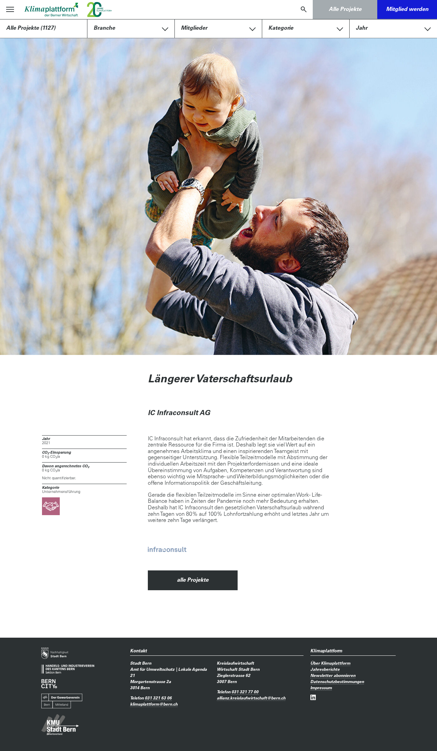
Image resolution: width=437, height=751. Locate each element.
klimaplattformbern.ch (154, 704)
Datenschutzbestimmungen (337, 681)
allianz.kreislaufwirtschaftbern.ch (251, 697)
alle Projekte (193, 579)
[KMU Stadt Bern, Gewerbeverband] (60, 725)
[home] (51, 9)
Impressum (321, 687)
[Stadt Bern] (54, 653)
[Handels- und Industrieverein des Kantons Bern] (67, 669)
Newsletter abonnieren (332, 675)
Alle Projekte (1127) (30, 27)
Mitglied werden (407, 8)
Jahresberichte (325, 669)
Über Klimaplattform (330, 663)
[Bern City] (49, 683)
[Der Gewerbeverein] (61, 701)
